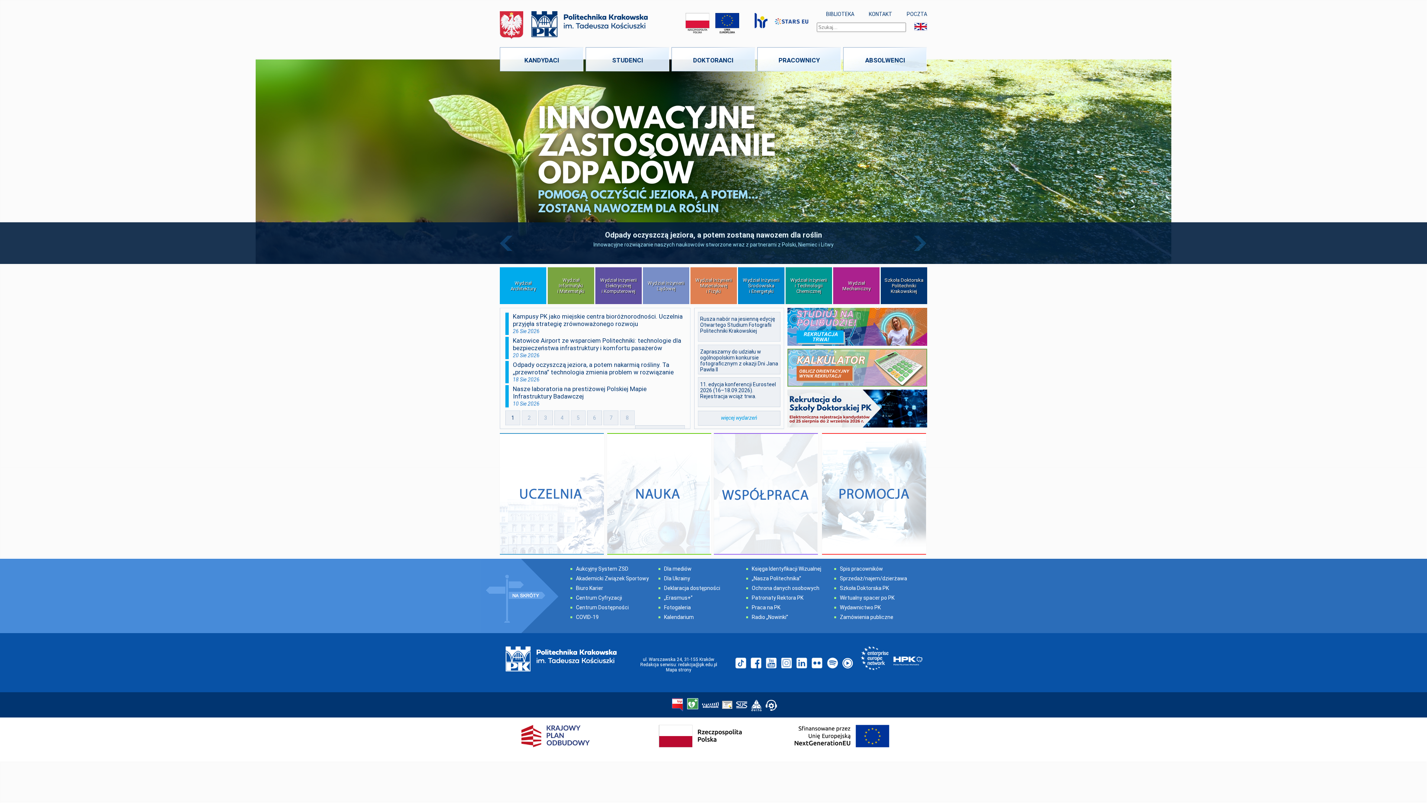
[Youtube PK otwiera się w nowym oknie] (771, 664)
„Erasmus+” (678, 598)
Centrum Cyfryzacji (599, 598)
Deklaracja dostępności (692, 588)
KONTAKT (880, 14)
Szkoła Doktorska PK (864, 588)
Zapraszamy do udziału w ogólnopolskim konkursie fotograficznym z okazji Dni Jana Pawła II (739, 361)
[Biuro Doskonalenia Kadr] (761, 23)
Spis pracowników (861, 569)
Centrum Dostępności (602, 607)
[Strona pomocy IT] (771, 706)
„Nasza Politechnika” (776, 578)
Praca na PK (766, 607)
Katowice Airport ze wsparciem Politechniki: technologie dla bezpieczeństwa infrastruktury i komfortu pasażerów (597, 344)
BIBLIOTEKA (840, 14)
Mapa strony (678, 670)
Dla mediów (678, 569)
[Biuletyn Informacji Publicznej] (677, 705)
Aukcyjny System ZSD (602, 569)
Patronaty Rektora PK (777, 598)
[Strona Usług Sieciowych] (741, 705)
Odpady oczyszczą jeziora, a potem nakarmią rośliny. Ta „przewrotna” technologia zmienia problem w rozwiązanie (593, 368)
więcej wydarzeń (739, 418)
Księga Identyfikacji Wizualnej (786, 569)
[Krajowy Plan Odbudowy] (714, 753)
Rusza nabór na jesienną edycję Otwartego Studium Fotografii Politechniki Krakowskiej (737, 325)
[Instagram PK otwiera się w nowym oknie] (786, 664)
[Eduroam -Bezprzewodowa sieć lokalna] (710, 705)
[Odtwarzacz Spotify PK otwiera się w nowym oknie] (832, 664)
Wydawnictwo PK (860, 607)
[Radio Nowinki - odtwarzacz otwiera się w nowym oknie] (847, 664)
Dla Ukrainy (677, 578)
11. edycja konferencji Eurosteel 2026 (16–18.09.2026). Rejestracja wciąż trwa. (738, 390)
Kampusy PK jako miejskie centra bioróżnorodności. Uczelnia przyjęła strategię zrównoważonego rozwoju (598, 320)
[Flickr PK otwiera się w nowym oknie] (816, 664)
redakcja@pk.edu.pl (697, 664)
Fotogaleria (677, 607)
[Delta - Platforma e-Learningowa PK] (756, 706)
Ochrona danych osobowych (785, 588)
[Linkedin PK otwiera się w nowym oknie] (801, 664)
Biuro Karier (589, 588)
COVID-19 (587, 617)
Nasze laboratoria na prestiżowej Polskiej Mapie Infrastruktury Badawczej (580, 392)
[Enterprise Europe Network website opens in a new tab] (875, 658)
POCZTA (917, 14)
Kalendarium (679, 617)
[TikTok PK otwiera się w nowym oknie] (740, 664)
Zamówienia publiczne (866, 617)
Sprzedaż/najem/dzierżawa (873, 578)
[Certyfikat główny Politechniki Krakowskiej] (727, 705)
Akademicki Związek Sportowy (612, 578)
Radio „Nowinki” (770, 617)
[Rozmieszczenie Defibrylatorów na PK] (692, 704)
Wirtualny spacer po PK (867, 598)
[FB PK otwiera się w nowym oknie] (756, 664)
